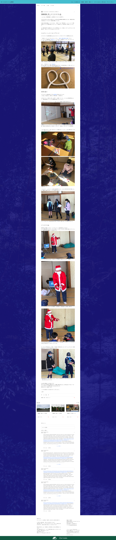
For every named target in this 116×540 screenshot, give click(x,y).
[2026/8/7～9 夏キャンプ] (72, 408)
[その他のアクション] (74, 11)
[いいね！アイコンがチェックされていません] (44, 447)
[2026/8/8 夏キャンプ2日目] (58, 408)
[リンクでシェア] (48, 394)
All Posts (38, 5)
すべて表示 (77, 402)
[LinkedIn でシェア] (46, 394)
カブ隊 (48, 5)
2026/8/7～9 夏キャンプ (71, 413)
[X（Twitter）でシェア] (43, 394)
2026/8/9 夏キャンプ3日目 (42, 413)
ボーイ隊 (52, 5)
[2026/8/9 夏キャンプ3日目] (43, 408)
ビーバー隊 (43, 5)
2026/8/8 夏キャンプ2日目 (57, 413)
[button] (78, 5)
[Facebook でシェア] (41, 394)
